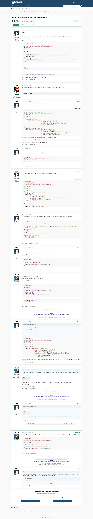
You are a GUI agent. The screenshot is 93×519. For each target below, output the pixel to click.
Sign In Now (63, 500)
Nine (17, 85)
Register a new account (30, 500)
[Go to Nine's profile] (16, 89)
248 (18, 96)
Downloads (18, 8)
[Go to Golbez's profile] (13, 21)
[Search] (80, 6)
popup (79, 108)
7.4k (16, 96)
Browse (13, 5)
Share (71, 20)
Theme (39, 516)
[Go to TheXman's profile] (16, 278)
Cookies (53, 516)
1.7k (16, 158)
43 (18, 283)
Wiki (17, 5)
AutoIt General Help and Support (29, 21)
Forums (12, 8)
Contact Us (49, 516)
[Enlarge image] (26, 378)
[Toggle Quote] (23, 324)
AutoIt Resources (23, 5)
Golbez (17, 20)
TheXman (16, 274)
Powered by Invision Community (46, 517)
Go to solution (16, 24)
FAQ (28, 5)
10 (18, 158)
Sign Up (79, 2)
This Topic (76, 5)
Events (23, 8)
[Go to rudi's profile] (16, 152)
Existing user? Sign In (71, 2)
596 (16, 39)
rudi (17, 148)
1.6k (16, 283)
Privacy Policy (44, 516)
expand (76, 108)
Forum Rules (28, 8)
